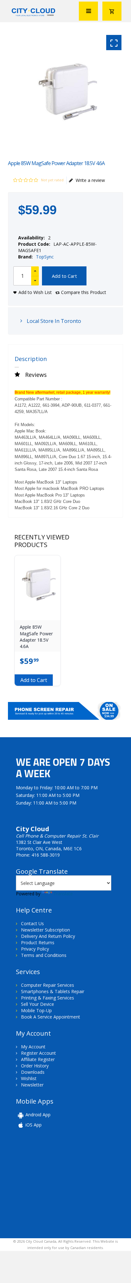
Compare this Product (83, 292)
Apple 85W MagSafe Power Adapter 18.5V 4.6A (36, 636)
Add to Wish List (35, 292)
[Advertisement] (59, 1182)
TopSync (45, 257)
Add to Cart (64, 276)
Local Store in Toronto (53, 320)
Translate (63, 894)
